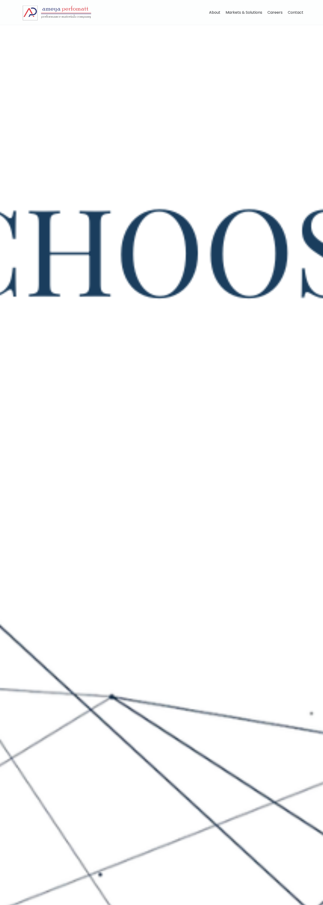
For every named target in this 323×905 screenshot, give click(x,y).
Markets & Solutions (244, 12)
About (214, 12)
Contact (295, 12)
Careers (275, 12)
